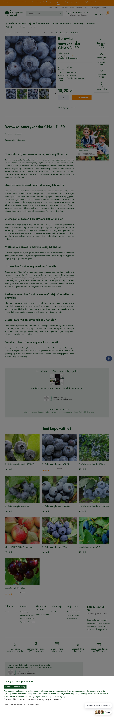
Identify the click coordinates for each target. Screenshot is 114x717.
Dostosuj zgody (33, 704)
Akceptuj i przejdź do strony (15, 687)
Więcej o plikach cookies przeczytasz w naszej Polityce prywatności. (33, 699)
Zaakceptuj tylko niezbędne (15, 704)
